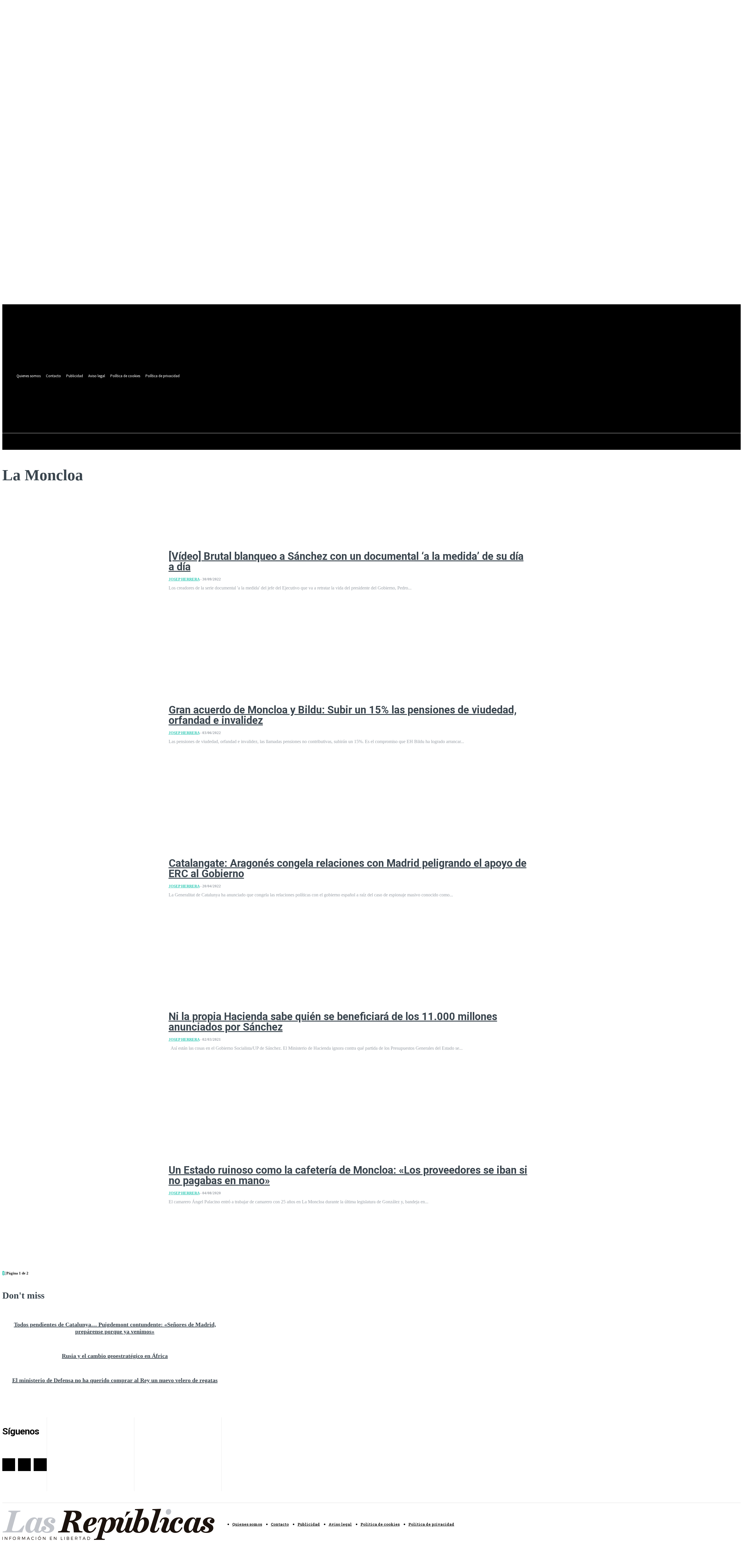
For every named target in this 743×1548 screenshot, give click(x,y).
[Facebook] (222, 399)
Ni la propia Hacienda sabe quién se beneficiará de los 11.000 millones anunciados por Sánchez (333, 1022)
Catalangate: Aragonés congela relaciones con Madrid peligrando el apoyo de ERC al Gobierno (347, 868)
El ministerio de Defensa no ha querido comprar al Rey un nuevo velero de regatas (115, 1380)
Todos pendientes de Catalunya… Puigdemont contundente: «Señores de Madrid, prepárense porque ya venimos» (115, 1328)
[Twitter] (233, 399)
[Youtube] (244, 399)
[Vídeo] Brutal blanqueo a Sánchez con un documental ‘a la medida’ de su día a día (346, 561)
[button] (243, 412)
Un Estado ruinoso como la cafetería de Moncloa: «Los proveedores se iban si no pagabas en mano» (348, 1175)
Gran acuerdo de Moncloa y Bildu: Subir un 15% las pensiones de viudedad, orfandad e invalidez (343, 715)
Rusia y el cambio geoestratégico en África (115, 1356)
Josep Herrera (184, 579)
